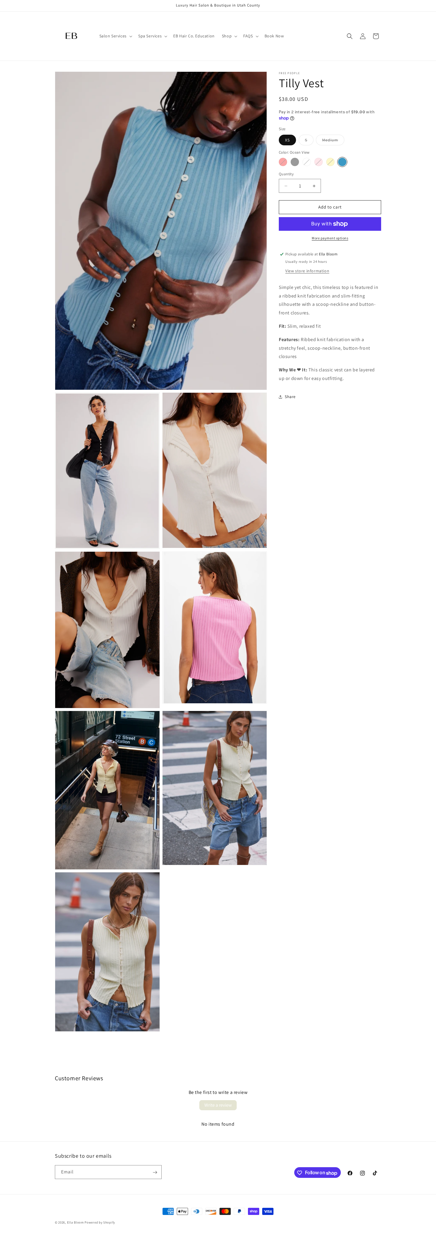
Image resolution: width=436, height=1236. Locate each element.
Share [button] (290, 396)
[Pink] (318, 162)
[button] (115, 36)
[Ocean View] (342, 162)
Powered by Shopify (100, 1222)
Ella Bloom (75, 1222)
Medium (333, 141)
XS (287, 140)
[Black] (295, 162)
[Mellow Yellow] (330, 162)
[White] (307, 162)
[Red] (283, 162)
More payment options (330, 238)
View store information (307, 270)
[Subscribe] (154, 1172)
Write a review (218, 1105)
